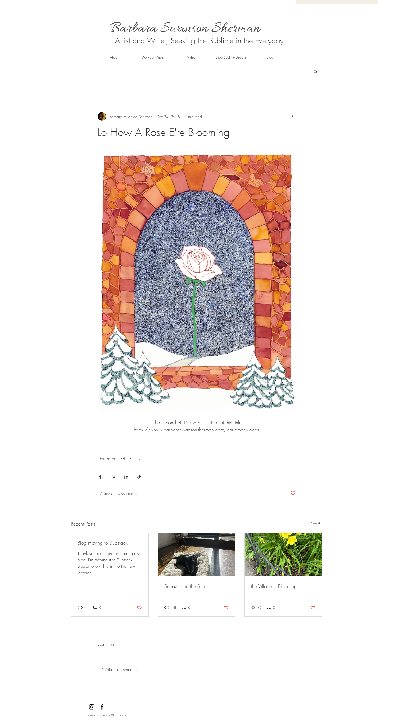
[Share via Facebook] (100, 476)
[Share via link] (139, 476)
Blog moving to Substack (103, 542)
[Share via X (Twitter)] (113, 476)
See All (316, 523)
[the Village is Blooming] (283, 554)
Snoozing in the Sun (184, 586)
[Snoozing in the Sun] (196, 554)
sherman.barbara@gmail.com (108, 715)
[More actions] (292, 116)
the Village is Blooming (274, 586)
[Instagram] (91, 706)
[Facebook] (102, 706)
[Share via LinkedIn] (126, 476)
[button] (315, 71)
